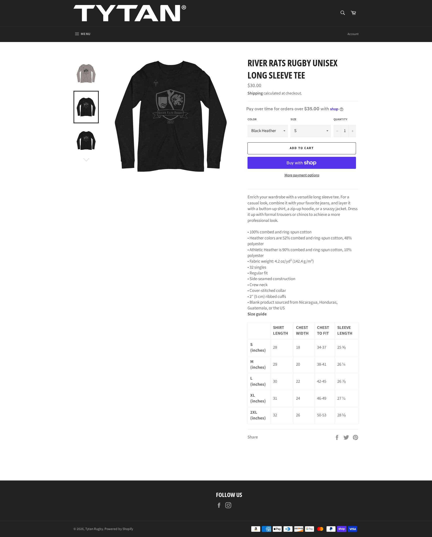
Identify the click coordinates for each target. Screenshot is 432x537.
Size (293, 120)
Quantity (340, 120)
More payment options (301, 175)
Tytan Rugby (94, 528)
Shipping (255, 93)
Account (353, 34)
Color (252, 120)
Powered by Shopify (118, 528)
